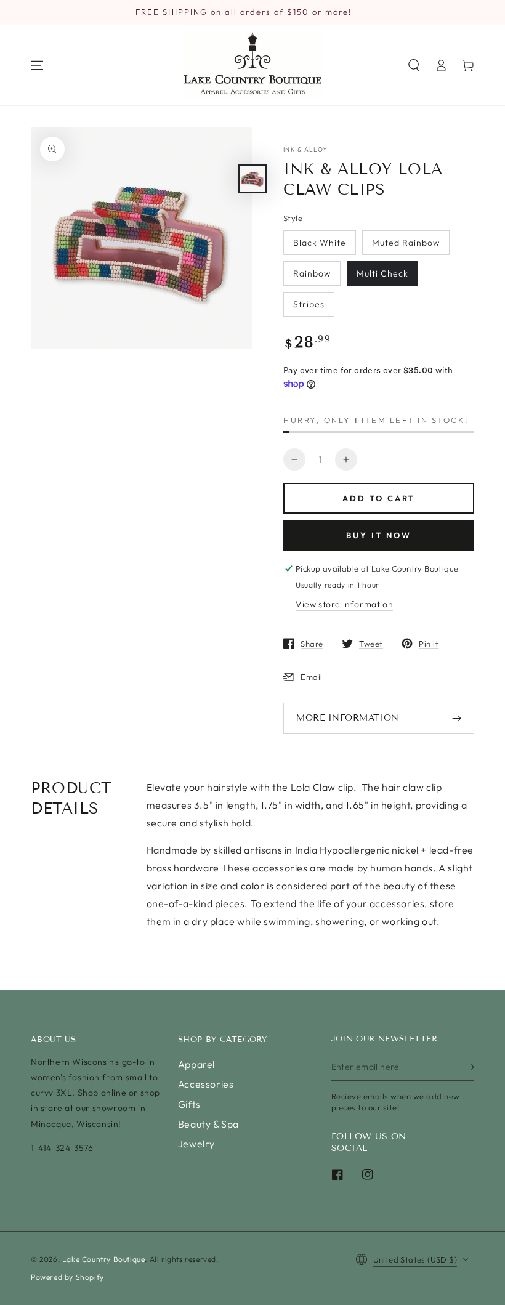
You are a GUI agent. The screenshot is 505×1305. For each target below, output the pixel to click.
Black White (319, 242)
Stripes (309, 304)
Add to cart (378, 498)
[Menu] (36, 65)
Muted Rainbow (406, 242)
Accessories (206, 1084)
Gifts (189, 1104)
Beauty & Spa (208, 1124)
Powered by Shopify (67, 1277)
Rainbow (312, 273)
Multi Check (382, 273)
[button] (413, 65)
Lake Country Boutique (103, 1259)
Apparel (196, 1064)
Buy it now (378, 535)
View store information (344, 604)
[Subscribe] (470, 1067)
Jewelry (196, 1143)
